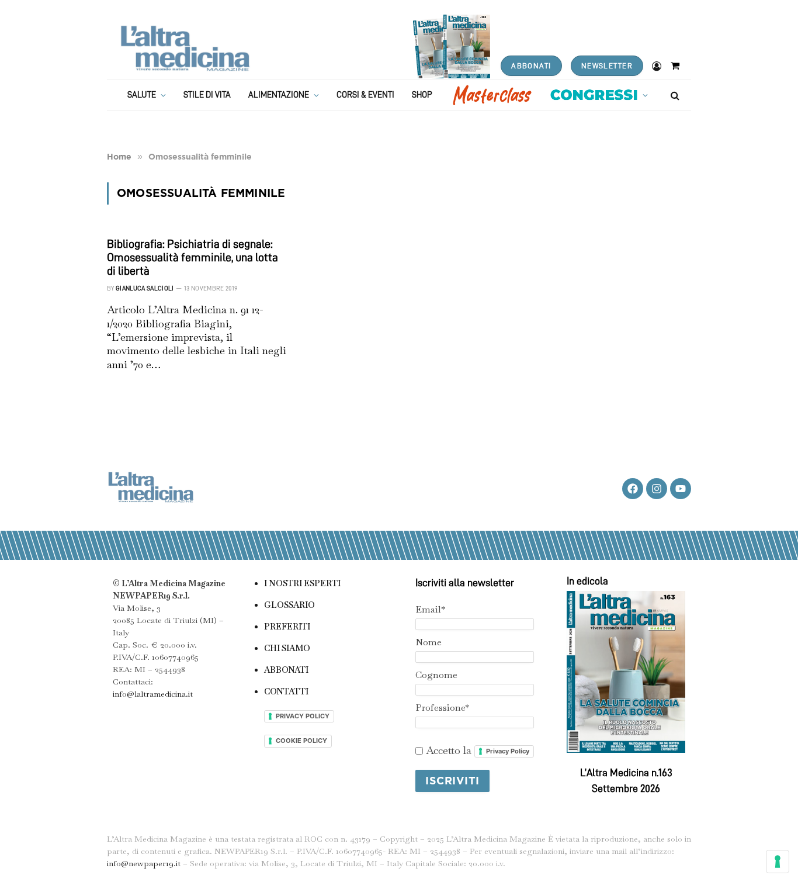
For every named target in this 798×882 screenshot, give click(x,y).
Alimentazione (278, 95)
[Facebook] (632, 488)
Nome (428, 642)
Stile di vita (207, 95)
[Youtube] (680, 488)
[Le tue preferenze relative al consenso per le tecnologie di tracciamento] (777, 861)
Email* (430, 609)
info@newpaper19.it (144, 863)
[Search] (673, 95)
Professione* (442, 707)
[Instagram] (656, 488)
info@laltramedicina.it (153, 694)
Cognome (436, 675)
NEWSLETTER (607, 66)
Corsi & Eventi (365, 95)
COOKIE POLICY (301, 740)
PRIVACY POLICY (302, 716)
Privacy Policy (507, 751)
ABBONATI (531, 66)
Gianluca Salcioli (145, 288)
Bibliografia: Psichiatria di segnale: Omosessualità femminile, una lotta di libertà (192, 257)
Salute (141, 95)
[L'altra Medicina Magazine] (185, 48)
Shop (422, 95)
